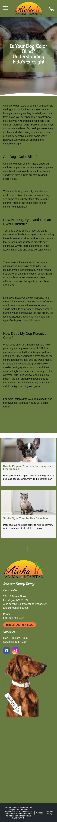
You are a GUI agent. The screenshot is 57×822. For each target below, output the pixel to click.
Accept (39, 813)
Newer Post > (46, 424)
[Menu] (5, 8)
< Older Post (10, 424)
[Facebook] (7, 650)
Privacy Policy (49, 812)
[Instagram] (15, 650)
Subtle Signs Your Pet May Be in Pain (25, 518)
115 (37, 548)
